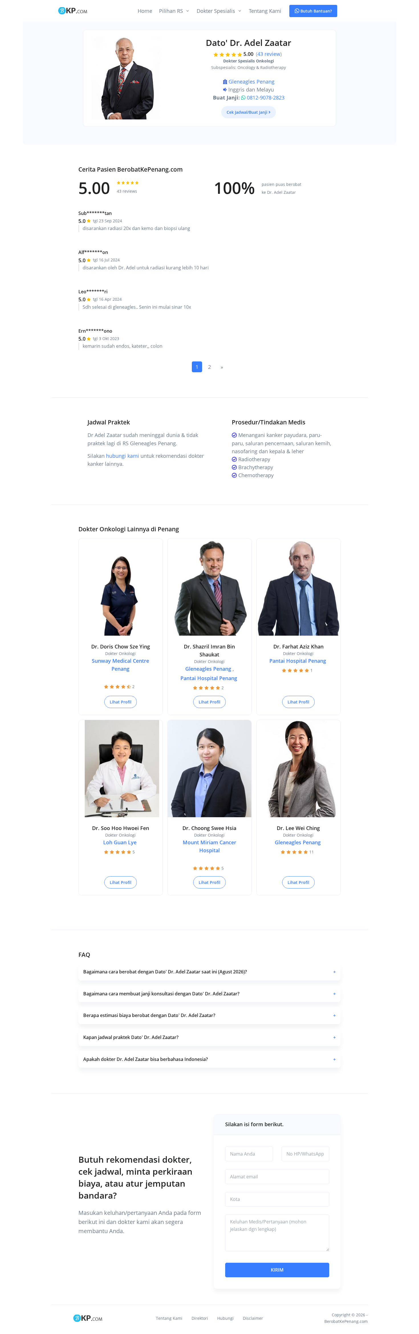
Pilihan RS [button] (171, 10)
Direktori (200, 1318)
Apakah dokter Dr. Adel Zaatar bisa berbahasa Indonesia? (209, 1059)
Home (145, 10)
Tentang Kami (265, 10)
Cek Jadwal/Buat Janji (247, 112)
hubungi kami (122, 455)
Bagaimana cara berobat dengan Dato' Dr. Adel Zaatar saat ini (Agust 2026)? (209, 972)
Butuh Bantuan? (315, 11)
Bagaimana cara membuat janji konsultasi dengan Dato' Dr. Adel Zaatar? (209, 994)
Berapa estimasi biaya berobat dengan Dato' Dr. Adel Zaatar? (209, 1015)
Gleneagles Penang (251, 81)
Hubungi (225, 1318)
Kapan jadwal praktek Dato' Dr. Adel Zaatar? (209, 1037)
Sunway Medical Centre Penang (120, 664)
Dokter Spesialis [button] (216, 10)
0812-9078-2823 (265, 97)
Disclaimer (253, 1318)
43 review (268, 53)
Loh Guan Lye (120, 842)
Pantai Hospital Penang (208, 678)
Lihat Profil (120, 702)
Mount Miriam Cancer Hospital (209, 846)
